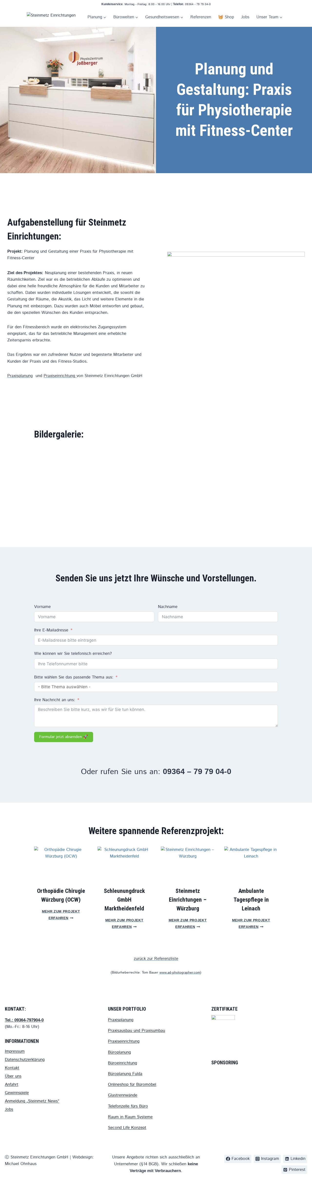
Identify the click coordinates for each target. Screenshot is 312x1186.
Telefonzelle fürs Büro (128, 1106)
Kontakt (12, 1068)
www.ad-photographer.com (179, 972)
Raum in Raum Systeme (130, 1117)
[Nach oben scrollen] (303, 1161)
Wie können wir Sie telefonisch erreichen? (73, 654)
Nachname (167, 607)
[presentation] (61, 864)
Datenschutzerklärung (25, 1060)
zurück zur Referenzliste (156, 959)
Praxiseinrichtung (60, 376)
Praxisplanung (20, 376)
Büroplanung (119, 1052)
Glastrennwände (122, 1095)
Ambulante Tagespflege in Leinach (251, 899)
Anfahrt (11, 1084)
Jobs (245, 17)
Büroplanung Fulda (125, 1074)
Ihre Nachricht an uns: (54, 700)
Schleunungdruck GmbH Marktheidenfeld (124, 899)
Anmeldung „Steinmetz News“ (32, 1101)
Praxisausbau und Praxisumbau (136, 1031)
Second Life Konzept (127, 1128)
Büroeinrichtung (122, 1063)
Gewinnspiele (17, 1093)
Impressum (15, 1051)
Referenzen (200, 17)
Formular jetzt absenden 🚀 (63, 737)
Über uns (13, 1076)
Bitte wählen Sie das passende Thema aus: (73, 677)
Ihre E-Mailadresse (51, 630)
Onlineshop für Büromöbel (132, 1085)
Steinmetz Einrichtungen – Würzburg (187, 899)
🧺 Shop (226, 17)
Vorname (42, 607)
